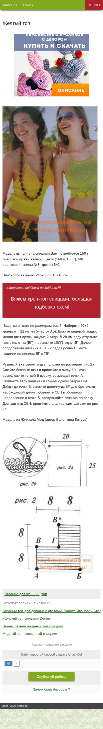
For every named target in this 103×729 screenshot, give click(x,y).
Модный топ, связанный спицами (29, 634)
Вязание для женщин (22, 594)
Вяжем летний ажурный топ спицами (32, 626)
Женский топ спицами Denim (26, 618)
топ (44, 594)
